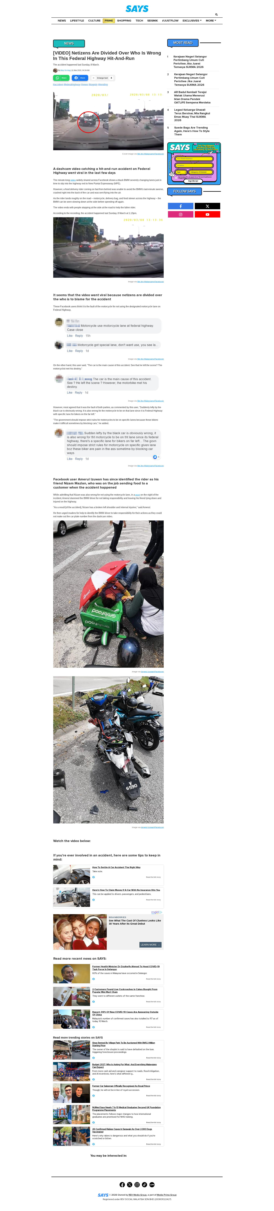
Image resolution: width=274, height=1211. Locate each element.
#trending (103, 84)
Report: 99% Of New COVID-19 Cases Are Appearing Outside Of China (125, 1013)
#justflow (170, 20)
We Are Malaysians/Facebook (150, 154)
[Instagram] (137, 1184)
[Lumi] (152, 1184)
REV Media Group (138, 1195)
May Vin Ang (65, 70)
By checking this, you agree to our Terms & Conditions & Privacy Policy (194, 177)
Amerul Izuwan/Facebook (152, 672)
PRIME (109, 20)
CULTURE (94, 20)
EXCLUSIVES (191, 20)
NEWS (62, 20)
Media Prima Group (167, 1195)
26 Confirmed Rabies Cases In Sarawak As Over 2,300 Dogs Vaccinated (122, 1130)
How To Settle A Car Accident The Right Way (116, 867)
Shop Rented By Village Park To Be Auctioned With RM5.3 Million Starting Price (123, 1044)
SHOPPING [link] (124, 20)
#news (84, 84)
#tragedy (93, 84)
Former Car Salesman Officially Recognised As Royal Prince (121, 1086)
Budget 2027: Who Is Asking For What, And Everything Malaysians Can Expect (124, 1065)
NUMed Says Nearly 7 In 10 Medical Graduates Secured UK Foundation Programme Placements (126, 1108)
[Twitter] (129, 1184)
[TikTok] (144, 1184)
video (73, 180)
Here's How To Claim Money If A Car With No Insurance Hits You (126, 890)
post (137, 495)
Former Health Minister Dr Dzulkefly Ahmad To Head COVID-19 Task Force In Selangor (126, 968)
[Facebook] (122, 1184)
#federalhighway (72, 84)
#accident (58, 84)
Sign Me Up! (193, 181)
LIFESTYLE (77, 20)
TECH (139, 20)
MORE (210, 20)
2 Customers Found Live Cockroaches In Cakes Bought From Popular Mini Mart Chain (124, 990)
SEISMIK (152, 20)
